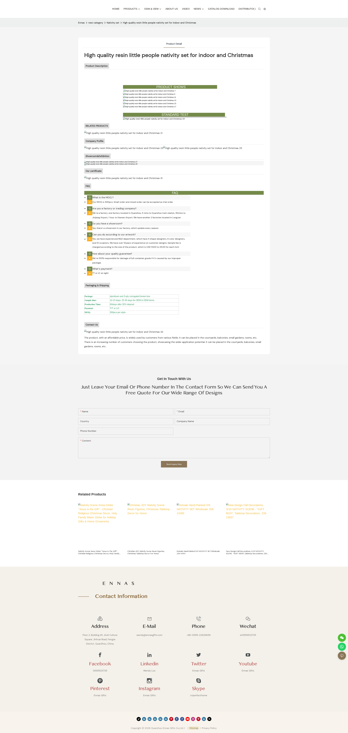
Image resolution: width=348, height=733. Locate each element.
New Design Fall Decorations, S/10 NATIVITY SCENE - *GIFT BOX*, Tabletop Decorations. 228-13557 (246, 552)
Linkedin (149, 664)
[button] (255, 9)
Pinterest (100, 688)
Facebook (100, 664)
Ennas (81, 22)
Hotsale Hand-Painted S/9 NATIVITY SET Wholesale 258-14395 (198, 552)
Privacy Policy (209, 728)
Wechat (248, 626)
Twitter (198, 664)
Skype (198, 688)
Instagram (149, 688)
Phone (198, 626)
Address (100, 626)
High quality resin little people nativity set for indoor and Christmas (159, 22)
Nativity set (113, 22)
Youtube (248, 664)
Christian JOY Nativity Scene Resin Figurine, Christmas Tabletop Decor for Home (146, 552)
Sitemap (193, 728)
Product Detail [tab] (174, 43)
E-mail (149, 626)
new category (95, 22)
